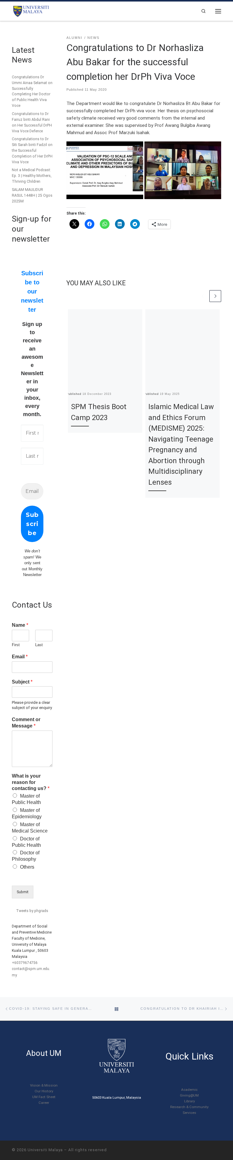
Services (189, 1113)
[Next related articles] (215, 296)
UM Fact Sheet (44, 1097)
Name (20, 625)
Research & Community (189, 1107)
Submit (23, 892)
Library (189, 1101)
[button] (104, 170)
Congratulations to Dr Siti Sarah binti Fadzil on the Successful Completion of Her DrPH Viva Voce (32, 150)
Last (39, 645)
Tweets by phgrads (32, 911)
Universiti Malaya (45, 1150)
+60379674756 (25, 963)
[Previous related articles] (203, 296)
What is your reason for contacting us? (30, 782)
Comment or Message (26, 722)
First (16, 645)
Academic (189, 1089)
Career (44, 1103)
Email (20, 656)
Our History (44, 1091)
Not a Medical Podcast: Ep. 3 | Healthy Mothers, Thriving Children (32, 176)
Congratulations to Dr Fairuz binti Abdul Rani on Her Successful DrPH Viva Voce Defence (32, 122)
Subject (22, 681)
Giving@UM (189, 1095)
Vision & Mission (44, 1085)
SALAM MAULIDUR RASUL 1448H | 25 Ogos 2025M (32, 195)
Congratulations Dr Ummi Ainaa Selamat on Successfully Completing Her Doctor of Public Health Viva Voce (32, 91)
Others (27, 867)
